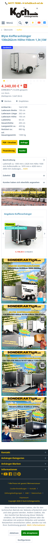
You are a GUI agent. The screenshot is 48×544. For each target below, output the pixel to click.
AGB (27, 493)
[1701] (24, 420)
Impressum (24, 497)
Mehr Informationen (36, 525)
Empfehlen (23, 101)
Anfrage (24, 142)
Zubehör (8, 175)
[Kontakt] (33, 22)
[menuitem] (7, 22)
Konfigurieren (24, 540)
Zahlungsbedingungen (13, 493)
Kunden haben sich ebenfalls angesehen (21, 182)
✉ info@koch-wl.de (32, 3)
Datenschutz (36, 493)
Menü (9, 22)
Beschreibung (9, 160)
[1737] (24, 281)
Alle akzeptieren (30, 533)
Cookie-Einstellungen (18, 488)
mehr (25, 168)
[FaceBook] (44, 22)
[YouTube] (38, 22)
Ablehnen (14, 533)
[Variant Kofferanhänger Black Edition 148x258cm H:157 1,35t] (24, 230)
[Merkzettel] (26, 22)
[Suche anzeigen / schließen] (20, 22)
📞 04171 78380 (13, 3)
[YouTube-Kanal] (6, 474)
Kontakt (33, 488)
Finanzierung (9, 150)
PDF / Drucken (9, 142)
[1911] (24, 373)
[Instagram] (15, 474)
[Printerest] (19, 474)
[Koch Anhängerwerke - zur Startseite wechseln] (24, 13)
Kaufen (22, 150)
